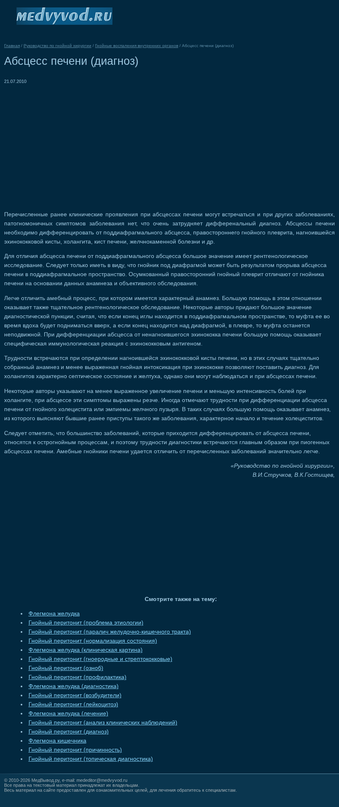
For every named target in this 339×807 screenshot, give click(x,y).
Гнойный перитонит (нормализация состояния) (93, 641)
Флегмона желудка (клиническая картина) (86, 650)
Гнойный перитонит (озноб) (66, 668)
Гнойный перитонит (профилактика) (78, 677)
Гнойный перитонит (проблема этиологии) (86, 623)
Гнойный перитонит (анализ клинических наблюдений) (103, 722)
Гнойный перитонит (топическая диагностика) (91, 759)
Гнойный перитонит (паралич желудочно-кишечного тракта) (110, 632)
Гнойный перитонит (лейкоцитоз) (73, 704)
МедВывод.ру (45, 780)
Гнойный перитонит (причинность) (75, 750)
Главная (12, 45)
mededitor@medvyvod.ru (101, 780)
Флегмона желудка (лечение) (68, 713)
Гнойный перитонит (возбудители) (75, 695)
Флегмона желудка (54, 614)
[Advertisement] (73, 143)
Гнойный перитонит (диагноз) (69, 732)
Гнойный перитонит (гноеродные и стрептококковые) (100, 659)
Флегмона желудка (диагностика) (74, 686)
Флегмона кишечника (57, 741)
